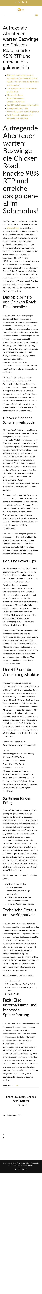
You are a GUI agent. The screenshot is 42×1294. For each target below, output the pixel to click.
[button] (21, 1134)
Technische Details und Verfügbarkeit (23, 112)
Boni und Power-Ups (16, 102)
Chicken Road (12, 228)
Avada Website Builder (23, 1163)
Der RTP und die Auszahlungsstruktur (23, 105)
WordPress (31, 1165)
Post (17, 1085)
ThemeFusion (35, 1163)
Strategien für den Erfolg (17, 108)
